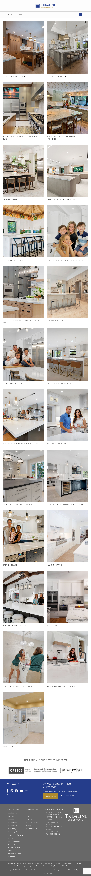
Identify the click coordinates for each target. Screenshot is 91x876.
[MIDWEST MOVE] (23, 173)
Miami (22, 863)
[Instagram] (26, 790)
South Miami (55, 863)
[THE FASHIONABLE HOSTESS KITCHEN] (67, 233)
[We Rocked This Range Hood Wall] (23, 477)
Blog (29, 826)
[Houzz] (7, 793)
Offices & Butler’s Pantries (15, 855)
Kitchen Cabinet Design (14, 814)
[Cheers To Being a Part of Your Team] (23, 417)
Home (30, 813)
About (30, 816)
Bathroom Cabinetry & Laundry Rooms (15, 829)
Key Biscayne (38, 866)
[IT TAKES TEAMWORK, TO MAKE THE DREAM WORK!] (23, 295)
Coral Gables (78, 863)
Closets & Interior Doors (15, 849)
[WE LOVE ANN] (67, 599)
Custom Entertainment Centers (14, 841)
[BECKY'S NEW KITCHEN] (23, 49)
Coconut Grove (66, 863)
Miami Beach (29, 863)
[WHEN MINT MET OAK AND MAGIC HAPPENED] (67, 111)
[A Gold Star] (23, 720)
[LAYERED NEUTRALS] (23, 233)
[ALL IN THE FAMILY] (67, 538)
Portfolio (31, 819)
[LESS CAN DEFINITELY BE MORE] (67, 173)
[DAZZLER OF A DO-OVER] (67, 356)
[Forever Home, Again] (23, 599)
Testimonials (33, 822)
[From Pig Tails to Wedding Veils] (23, 659)
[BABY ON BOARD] (23, 538)
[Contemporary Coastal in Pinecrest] (67, 477)
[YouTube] (21, 790)
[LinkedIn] (16, 790)
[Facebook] (7, 790)
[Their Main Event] (23, 356)
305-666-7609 (16, 14)
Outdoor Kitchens (15, 835)
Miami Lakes (39, 863)
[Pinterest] (12, 790)
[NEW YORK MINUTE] (67, 295)
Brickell (47, 863)
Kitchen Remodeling (13, 821)
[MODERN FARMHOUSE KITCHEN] (67, 659)
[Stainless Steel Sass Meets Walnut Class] (23, 111)
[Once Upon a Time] (67, 49)
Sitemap (49, 873)
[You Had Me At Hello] (67, 417)
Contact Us (32, 829)
